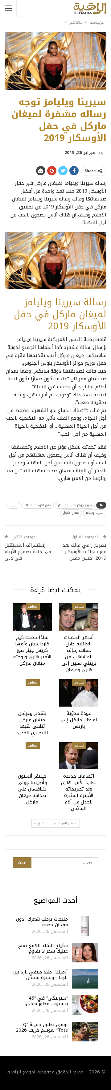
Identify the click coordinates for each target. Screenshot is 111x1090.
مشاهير (79, 606)
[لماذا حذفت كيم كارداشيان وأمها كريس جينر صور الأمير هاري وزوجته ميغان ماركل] (32, 617)
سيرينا (13, 505)
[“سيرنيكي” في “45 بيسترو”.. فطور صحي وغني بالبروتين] (85, 1005)
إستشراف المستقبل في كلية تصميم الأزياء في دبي (28, 551)
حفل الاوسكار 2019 (37, 505)
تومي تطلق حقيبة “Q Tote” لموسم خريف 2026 (42, 1027)
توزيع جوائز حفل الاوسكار (75, 505)
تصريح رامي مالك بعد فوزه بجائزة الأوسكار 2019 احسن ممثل (84, 551)
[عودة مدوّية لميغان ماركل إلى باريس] (78, 693)
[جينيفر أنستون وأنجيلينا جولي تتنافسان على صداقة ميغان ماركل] (32, 756)
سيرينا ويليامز (94, 513)
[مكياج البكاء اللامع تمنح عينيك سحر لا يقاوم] (85, 952)
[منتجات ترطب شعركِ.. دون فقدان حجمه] (85, 926)
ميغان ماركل (71, 513)
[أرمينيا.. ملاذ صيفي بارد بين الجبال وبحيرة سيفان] (85, 979)
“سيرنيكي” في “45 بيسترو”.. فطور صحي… (45, 1001)
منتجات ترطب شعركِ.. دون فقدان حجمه (42, 922)
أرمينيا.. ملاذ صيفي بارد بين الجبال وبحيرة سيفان (40, 975)
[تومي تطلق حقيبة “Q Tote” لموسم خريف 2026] (85, 1031)
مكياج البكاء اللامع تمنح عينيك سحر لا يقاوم (43, 948)
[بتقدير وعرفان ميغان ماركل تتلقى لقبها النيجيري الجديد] (32, 693)
